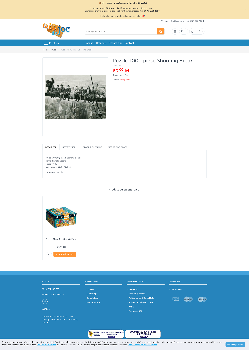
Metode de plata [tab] (117, 147)
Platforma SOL (135, 311)
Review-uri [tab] (69, 147)
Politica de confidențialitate (141, 298)
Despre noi (115, 42)
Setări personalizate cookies (142, 344)
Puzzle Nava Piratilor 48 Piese (61, 239)
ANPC (131, 306)
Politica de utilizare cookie (141, 302)
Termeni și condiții (137, 293)
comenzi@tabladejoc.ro (173, 21)
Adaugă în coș (65, 254)
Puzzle (54, 49)
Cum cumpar (92, 293)
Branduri (101, 42)
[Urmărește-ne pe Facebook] (203, 21)
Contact (129, 42)
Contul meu (176, 289)
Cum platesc (92, 298)
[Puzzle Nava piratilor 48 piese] (61, 217)
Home (45, 49)
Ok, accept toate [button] (235, 344)
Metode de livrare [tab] (91, 147)
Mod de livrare (93, 302)
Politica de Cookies (46, 344)
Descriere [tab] (50, 147)
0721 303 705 (195, 21)
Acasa (89, 42)
